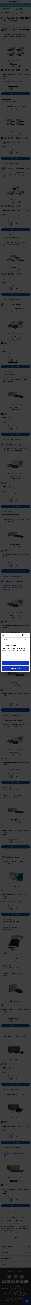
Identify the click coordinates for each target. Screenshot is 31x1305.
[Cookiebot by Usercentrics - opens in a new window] (22, 635)
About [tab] (25, 639)
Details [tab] (15, 639)
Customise (14, 668)
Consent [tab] (5, 639)
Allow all (15, 663)
